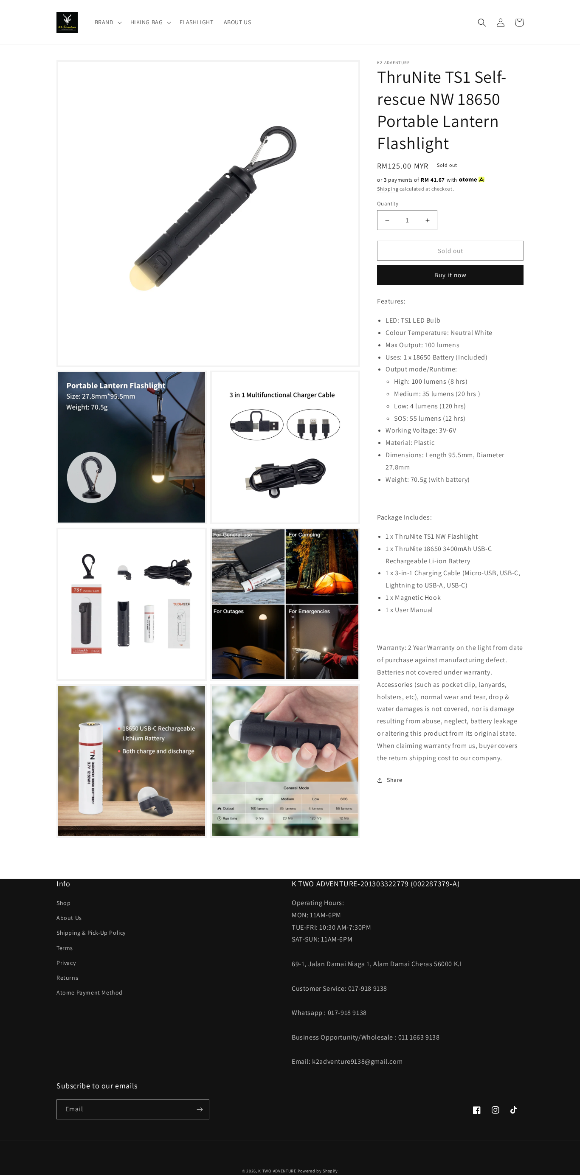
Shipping (388, 189)
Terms (64, 948)
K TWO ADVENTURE (277, 1171)
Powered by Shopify (318, 1171)
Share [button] (395, 780)
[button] (107, 22)
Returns (67, 977)
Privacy (66, 963)
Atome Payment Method (89, 992)
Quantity (387, 203)
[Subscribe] (199, 1109)
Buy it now (450, 275)
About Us (69, 918)
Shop (63, 903)
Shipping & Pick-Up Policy (91, 932)
